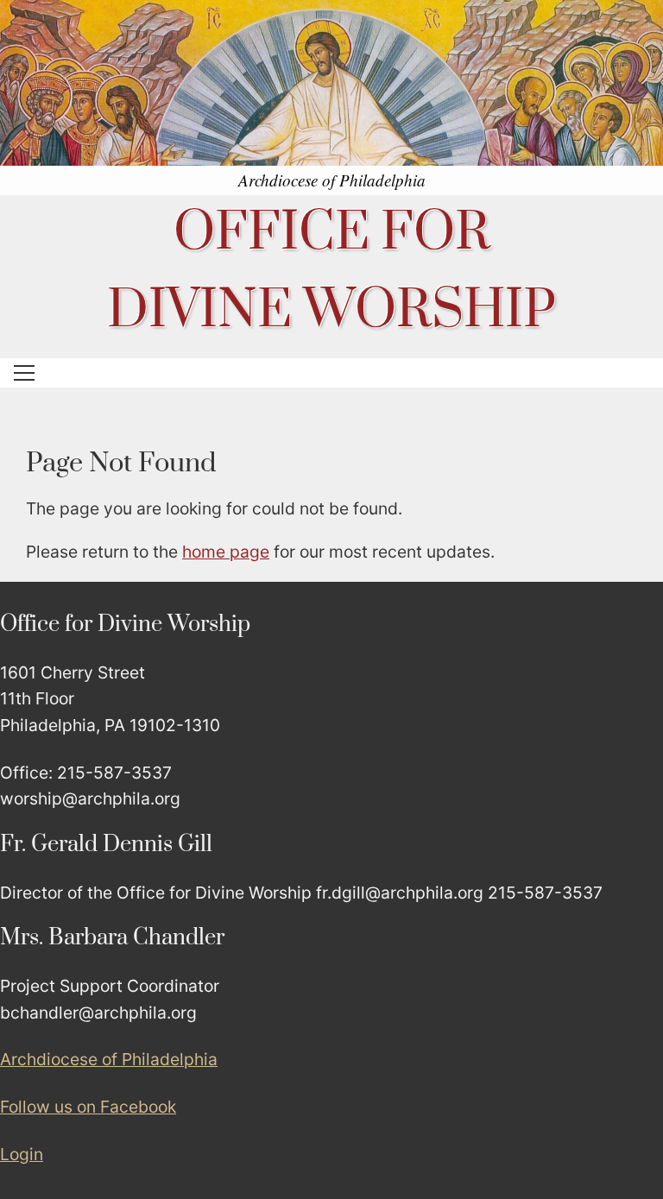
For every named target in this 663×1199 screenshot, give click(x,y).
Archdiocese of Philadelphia (109, 1059)
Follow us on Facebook (88, 1106)
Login (21, 1154)
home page (225, 551)
